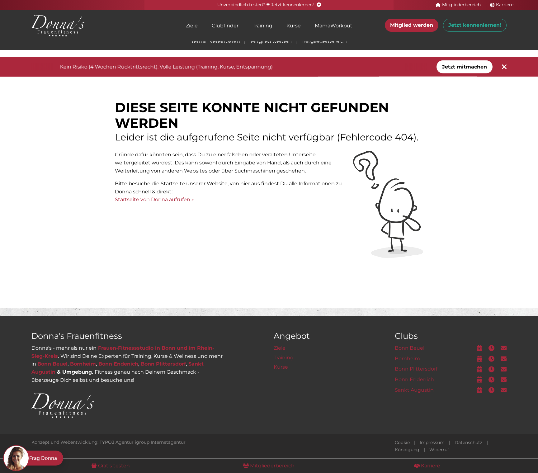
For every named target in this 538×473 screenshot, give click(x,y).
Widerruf (439, 449)
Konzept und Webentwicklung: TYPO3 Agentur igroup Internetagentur (108, 442)
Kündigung (407, 449)
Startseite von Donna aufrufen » (154, 199)
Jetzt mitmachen (464, 67)
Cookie (402, 442)
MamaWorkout (333, 26)
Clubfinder (225, 26)
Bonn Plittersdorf (163, 364)
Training (262, 26)
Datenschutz (468, 442)
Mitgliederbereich (324, 41)
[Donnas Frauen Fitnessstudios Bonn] (57, 25)
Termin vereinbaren (215, 41)
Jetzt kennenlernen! (474, 25)
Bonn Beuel (52, 364)
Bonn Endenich (118, 364)
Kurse (293, 26)
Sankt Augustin (414, 390)
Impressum (432, 442)
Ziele (192, 26)
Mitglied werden (411, 25)
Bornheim (83, 364)
